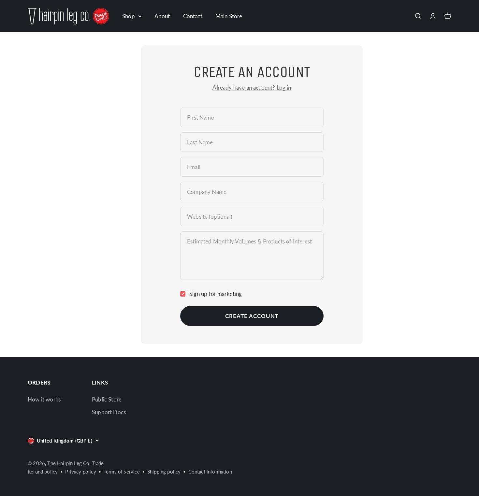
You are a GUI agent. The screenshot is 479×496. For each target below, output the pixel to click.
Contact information (210, 471)
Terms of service (122, 471)
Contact (192, 16)
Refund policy (43, 471)
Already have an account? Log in (251, 87)
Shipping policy (164, 471)
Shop (128, 16)
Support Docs (109, 412)
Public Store (107, 399)
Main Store (228, 16)
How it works (44, 399)
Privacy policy (80, 471)
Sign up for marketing (215, 293)
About (162, 16)
